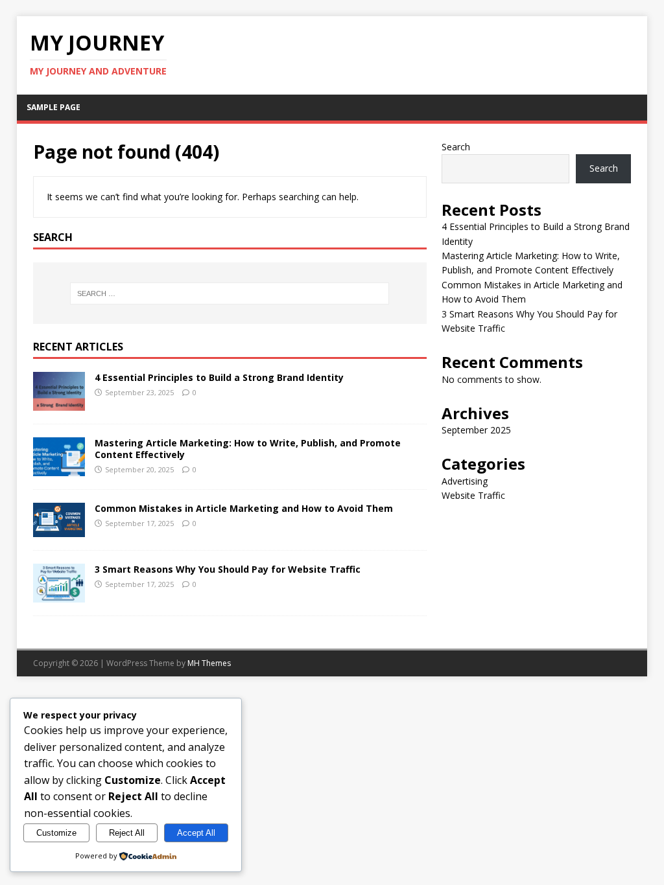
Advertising (465, 481)
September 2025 (476, 430)
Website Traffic (473, 495)
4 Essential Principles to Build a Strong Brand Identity (219, 377)
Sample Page (53, 107)
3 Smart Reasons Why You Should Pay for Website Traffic (228, 569)
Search (456, 147)
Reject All (127, 833)
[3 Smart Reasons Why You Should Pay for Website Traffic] (59, 595)
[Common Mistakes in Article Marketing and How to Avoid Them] (59, 529)
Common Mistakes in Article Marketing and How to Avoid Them (244, 508)
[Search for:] (230, 293)
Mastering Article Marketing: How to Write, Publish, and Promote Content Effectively (248, 449)
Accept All (196, 833)
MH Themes (209, 663)
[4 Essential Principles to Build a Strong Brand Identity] (59, 403)
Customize (56, 833)
